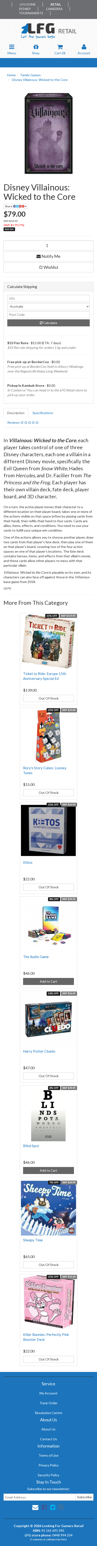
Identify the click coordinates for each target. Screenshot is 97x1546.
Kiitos (27, 862)
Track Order (48, 1403)
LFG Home (28, 4)
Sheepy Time (33, 1240)
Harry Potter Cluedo (39, 1051)
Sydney (25, 9)
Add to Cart (48, 981)
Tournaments (31, 13)
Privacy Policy (49, 1465)
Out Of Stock (49, 698)
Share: (9, 206)
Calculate (50, 323)
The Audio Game (36, 957)
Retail (56, 4)
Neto (64, 1539)
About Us (48, 1429)
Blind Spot (31, 1146)
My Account (48, 1393)
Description (15, 413)
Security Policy (48, 1475)
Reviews (13, 422)
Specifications (42, 413)
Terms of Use (48, 1455)
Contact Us (48, 1439)
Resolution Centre (48, 1413)
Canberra (54, 9)
